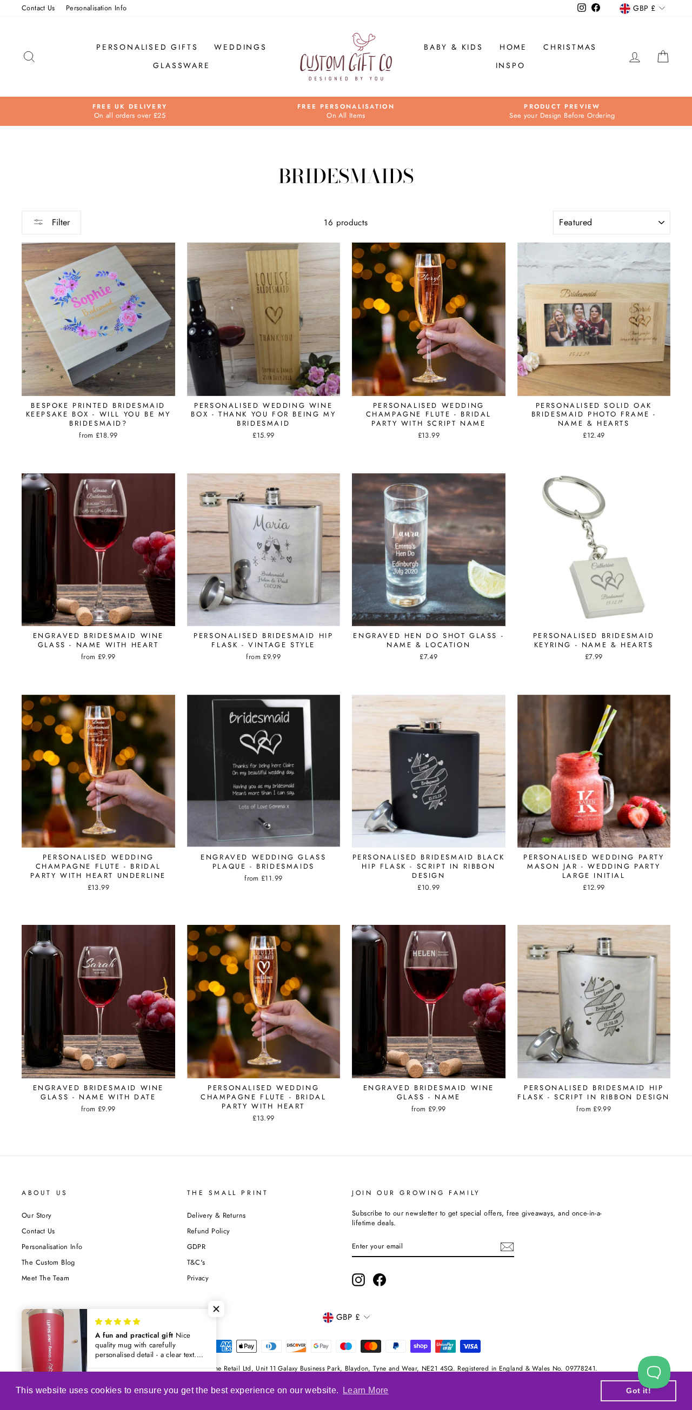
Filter (59, 222)
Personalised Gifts (147, 47)
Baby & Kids (453, 47)
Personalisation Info (96, 8)
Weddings (240, 47)
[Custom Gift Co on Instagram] (358, 1279)
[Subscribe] (507, 1246)
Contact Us (38, 8)
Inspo (510, 65)
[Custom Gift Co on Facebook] (379, 1279)
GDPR (196, 1246)
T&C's (196, 1262)
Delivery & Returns (216, 1215)
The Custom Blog (48, 1262)
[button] (216, 1309)
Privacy (198, 1278)
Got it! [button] (638, 1390)
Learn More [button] (366, 1390)
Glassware (181, 65)
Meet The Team (45, 1278)
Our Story (36, 1215)
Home (513, 47)
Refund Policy (208, 1231)
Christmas (570, 47)
